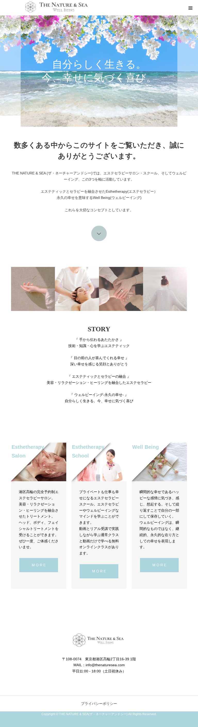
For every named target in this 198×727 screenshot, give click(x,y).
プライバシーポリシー (99, 703)
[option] (99, 71)
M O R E (39, 565)
